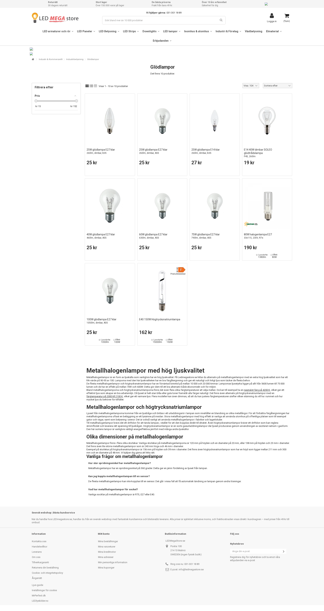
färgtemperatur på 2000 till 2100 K (104, 396)
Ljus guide (37, 585)
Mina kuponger (106, 567)
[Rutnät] (87, 86)
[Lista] (91, 86)
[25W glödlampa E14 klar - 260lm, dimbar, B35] (214, 121)
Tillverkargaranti (40, 562)
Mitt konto (104, 533)
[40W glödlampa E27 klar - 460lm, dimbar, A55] (110, 205)
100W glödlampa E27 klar (101, 321)
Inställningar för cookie (44, 590)
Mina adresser (105, 557)
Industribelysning (74, 59)
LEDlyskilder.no (40, 600)
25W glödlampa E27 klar (101, 151)
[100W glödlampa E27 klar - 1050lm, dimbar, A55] (110, 290)
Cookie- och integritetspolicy (47, 572)
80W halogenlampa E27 (258, 236)
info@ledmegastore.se (191, 569)
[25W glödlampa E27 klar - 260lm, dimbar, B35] (110, 121)
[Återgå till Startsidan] (33, 59)
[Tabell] (95, 86)
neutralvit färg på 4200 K (257, 390)
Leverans (37, 551)
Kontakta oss (39, 541)
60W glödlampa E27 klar (153, 236)
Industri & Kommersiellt (50, 59)
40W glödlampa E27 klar (101, 236)
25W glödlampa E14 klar (205, 151)
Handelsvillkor (39, 546)
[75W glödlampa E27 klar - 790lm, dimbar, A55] (214, 205)
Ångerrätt (37, 578)
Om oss (36, 557)
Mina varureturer (106, 546)
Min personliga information (112, 562)
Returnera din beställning (45, 567)
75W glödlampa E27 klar (205, 236)
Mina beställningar (108, 541)
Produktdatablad (177, 274)
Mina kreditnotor (107, 551)
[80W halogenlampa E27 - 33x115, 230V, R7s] (267, 205)
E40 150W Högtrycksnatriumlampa (159, 319)
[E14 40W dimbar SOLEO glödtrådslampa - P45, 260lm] (267, 121)
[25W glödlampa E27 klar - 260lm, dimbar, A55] (162, 121)
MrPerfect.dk (39, 595)
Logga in (272, 21)
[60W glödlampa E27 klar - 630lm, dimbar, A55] (162, 205)
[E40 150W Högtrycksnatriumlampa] (162, 290)
